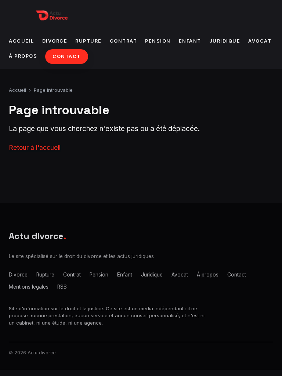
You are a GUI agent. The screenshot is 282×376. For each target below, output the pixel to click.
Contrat (123, 41)
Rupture (88, 41)
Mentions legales (28, 287)
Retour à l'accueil (35, 147)
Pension (158, 41)
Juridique (225, 41)
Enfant (190, 41)
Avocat (259, 41)
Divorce (55, 41)
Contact (67, 56)
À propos (23, 56)
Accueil (21, 41)
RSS (62, 287)
